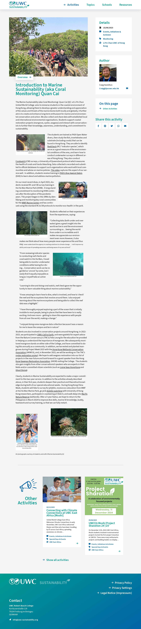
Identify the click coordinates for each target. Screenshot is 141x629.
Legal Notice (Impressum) (116, 593)
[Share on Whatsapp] (118, 126)
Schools (107, 5)
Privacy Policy (123, 583)
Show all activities (57, 560)
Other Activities (110, 108)
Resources (125, 5)
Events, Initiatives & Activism (112, 33)
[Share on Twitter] (112, 126)
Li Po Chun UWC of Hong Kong (114, 44)
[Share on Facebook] (98, 126)
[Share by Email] (125, 126)
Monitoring (108, 38)
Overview (23, 77)
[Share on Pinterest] (105, 126)
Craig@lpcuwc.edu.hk (109, 88)
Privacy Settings (122, 588)
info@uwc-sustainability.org (25, 619)
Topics (90, 5)
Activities (73, 5)
